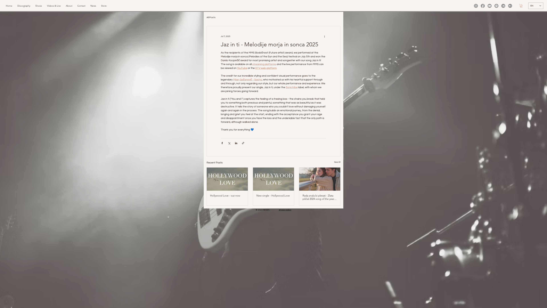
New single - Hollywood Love (273, 195)
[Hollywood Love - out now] (227, 179)
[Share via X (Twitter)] (229, 143)
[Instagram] (476, 6)
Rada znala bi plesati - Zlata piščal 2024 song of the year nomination (318, 197)
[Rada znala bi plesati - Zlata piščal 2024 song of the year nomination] (319, 179)
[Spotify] (496, 6)
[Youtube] (490, 6)
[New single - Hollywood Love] (273, 179)
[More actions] (324, 36)
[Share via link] (243, 143)
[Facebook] (483, 6)
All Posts (211, 17)
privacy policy (285, 210)
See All (337, 162)
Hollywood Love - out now (225, 195)
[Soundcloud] (503, 6)
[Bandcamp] (510, 6)
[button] (54, 5)
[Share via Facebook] (222, 143)
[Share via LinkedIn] (236, 143)
